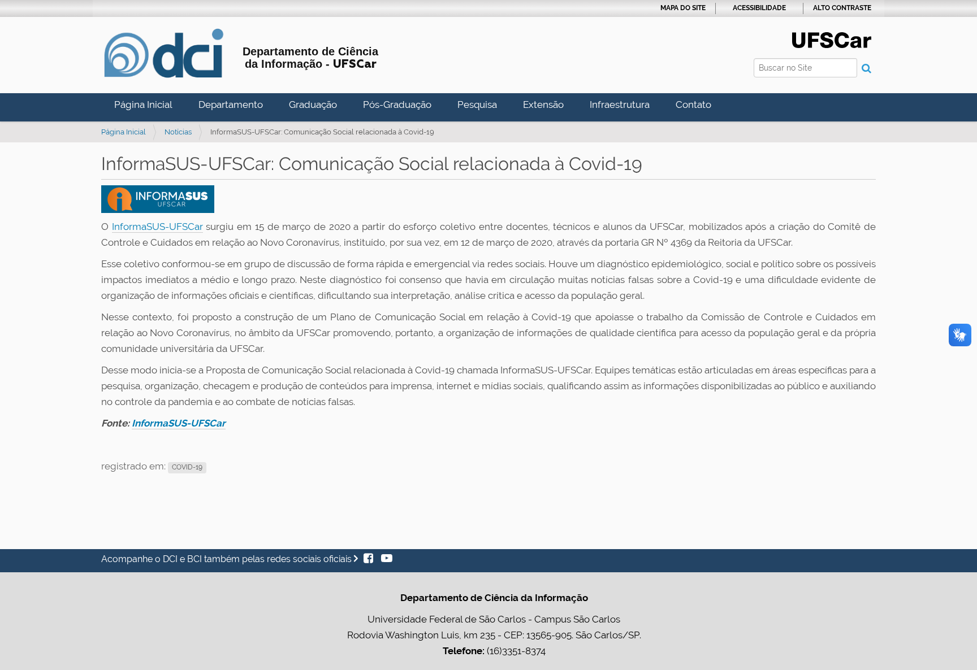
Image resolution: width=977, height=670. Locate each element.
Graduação (313, 104)
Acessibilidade (759, 8)
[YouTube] (383, 559)
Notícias (178, 132)
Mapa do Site (683, 8)
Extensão (543, 104)
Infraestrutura (620, 104)
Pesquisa (477, 104)
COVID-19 (187, 467)
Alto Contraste (842, 8)
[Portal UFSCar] (831, 39)
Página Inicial (143, 104)
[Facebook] (369, 559)
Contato (693, 104)
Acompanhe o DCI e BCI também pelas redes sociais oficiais (227, 559)
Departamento (230, 104)
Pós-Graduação (397, 104)
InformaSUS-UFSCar (157, 226)
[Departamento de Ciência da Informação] (163, 53)
